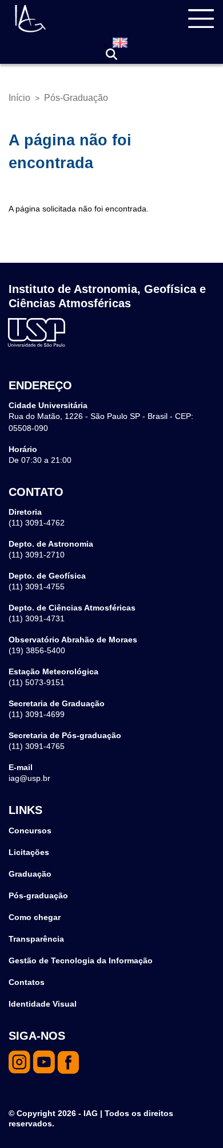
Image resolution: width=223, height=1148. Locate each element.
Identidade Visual (43, 1003)
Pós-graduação (38, 895)
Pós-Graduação (76, 98)
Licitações (29, 852)
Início (19, 98)
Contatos (27, 982)
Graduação (30, 873)
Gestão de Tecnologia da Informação (81, 960)
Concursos (30, 830)
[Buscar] (111, 54)
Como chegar (35, 917)
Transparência (36, 938)
